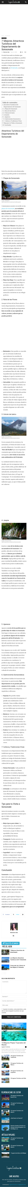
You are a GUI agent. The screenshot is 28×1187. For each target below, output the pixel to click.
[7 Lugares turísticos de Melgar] (5, 1155)
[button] (2, 2)
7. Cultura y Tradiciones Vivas (13, 121)
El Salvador (7, 35)
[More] (22, 914)
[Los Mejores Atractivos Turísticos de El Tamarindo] (5, 959)
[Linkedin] (14, 936)
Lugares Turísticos (6, 1046)
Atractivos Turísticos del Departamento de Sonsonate (12, 106)
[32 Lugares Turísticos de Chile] (5, 1080)
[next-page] (5, 973)
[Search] (26, 2)
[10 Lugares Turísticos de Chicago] (5, 1105)
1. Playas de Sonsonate (10, 109)
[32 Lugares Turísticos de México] (5, 1065)
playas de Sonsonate (8, 208)
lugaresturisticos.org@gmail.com (17, 1184)
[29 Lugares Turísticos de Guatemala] (5, 1057)
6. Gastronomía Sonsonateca (12, 119)
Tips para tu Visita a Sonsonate (13, 123)
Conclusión (7, 125)
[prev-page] (3, 973)
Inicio (3, 35)
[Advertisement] (14, 19)
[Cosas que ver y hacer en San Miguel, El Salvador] (5, 967)
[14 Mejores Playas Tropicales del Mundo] (14, 1032)
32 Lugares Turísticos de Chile (18, 1078)
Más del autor (7, 946)
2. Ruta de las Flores (9, 111)
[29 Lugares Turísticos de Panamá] (5, 1139)
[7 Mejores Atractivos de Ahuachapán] (5, 952)
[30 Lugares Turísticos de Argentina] (5, 1072)
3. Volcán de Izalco (9, 113)
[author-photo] (14, 930)
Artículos (4, 1040)
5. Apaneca (7, 117)
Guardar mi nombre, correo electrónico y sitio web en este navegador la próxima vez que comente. (14, 1010)
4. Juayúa (6, 115)
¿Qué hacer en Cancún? (17, 1118)
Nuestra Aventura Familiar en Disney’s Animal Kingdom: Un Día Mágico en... (18, 1127)
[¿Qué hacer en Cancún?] (5, 1120)
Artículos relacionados (10, 943)
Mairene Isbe (6, 52)
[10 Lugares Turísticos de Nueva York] (5, 1097)
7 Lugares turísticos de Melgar (18, 1153)
